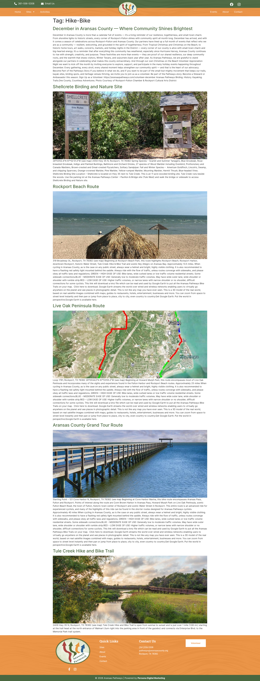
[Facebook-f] (69, 669)
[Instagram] (239, 4)
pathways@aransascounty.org (153, 650)
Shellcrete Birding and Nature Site (87, 86)
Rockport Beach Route (76, 186)
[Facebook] (231, 4)
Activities (45, 11)
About (225, 11)
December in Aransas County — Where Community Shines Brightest (123, 28)
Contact (238, 11)
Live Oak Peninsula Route (79, 305)
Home (18, 11)
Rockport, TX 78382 (148, 654)
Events (213, 11)
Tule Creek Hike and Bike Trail (83, 551)
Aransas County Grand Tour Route (88, 425)
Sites (28, 11)
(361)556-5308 (146, 647)
